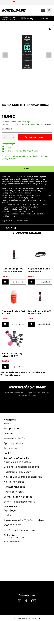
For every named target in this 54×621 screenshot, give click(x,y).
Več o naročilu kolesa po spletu (21, 466)
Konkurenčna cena (14, 486)
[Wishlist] (5, 3)
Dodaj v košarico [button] (5, 282)
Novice (8, 515)
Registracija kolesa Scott (17, 471)
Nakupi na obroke (14, 481)
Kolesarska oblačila (14, 438)
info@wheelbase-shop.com (19, 530)
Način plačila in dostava (17, 462)
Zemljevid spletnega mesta (19, 501)
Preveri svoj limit (45, 18)
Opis (27, 168)
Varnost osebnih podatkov (18, 496)
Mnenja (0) (9, 227)
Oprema (8, 433)
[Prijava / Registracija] (9, 3)
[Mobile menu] (43, 10)
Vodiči (7, 453)
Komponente (11, 428)
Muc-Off (34, 124)
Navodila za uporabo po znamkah (23, 476)
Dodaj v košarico (37, 137)
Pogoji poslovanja (14, 491)
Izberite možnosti (31, 282)
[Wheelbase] (14, 10)
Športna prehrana (14, 443)
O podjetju (10, 510)
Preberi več (5, 324)
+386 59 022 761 (12, 525)
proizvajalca (27, 122)
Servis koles (10, 448)
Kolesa (7, 423)
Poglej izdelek (18, 282)
